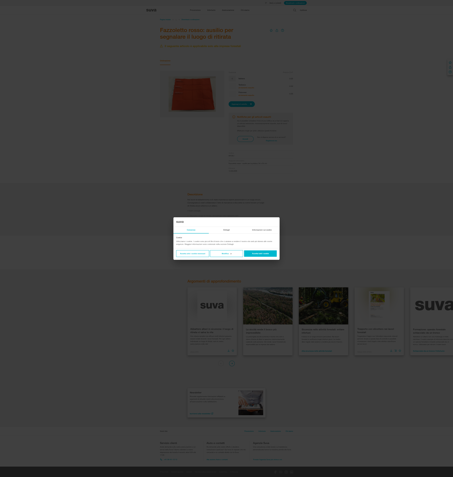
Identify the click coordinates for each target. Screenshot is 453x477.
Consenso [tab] (191, 230)
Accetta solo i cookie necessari (192, 254)
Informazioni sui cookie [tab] (262, 230)
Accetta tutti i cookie (260, 254)
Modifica (225, 254)
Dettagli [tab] (226, 230)
